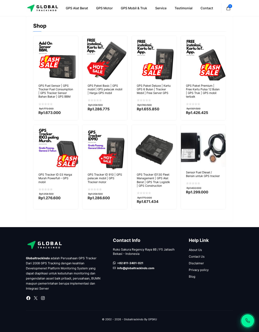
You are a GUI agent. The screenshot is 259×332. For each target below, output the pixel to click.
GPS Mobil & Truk (134, 8)
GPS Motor (104, 8)
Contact (207, 8)
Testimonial (183, 8)
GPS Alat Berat (77, 8)
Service (161, 8)
